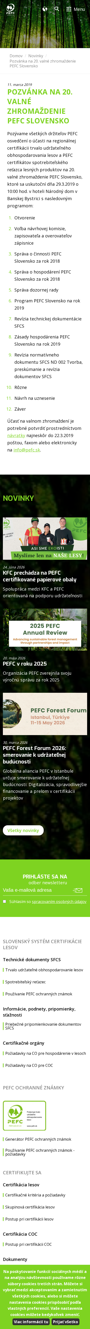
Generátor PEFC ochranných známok (38, 1139)
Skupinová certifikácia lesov (30, 1207)
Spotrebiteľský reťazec (25, 982)
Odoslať (77, 890)
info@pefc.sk (26, 450)
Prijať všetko (65, 1321)
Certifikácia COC (20, 1234)
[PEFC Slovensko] (11, 10)
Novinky (35, 55)
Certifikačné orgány (23, 1043)
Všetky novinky (23, 830)
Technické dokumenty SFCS (32, 959)
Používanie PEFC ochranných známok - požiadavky (40, 1152)
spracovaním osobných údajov (59, 901)
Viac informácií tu (31, 1321)
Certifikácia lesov (21, 1185)
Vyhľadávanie (58, 9)
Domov (16, 55)
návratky (16, 435)
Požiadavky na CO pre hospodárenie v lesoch (45, 1053)
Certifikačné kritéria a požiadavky (35, 1195)
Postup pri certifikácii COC (28, 1244)
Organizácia (46, 9)
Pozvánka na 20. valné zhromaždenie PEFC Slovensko (43, 63)
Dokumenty (15, 1259)
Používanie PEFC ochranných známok (38, 994)
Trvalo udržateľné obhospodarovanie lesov (44, 970)
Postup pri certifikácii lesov (29, 1219)
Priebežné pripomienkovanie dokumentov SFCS (43, 1026)
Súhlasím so (47, 901)
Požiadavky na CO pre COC (29, 1065)
